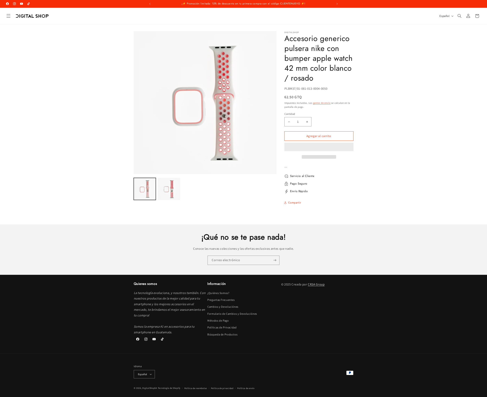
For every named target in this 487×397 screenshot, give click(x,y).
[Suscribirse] (275, 260)
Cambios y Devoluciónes (222, 306)
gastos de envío (322, 103)
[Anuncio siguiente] (337, 4)
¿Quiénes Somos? (218, 293)
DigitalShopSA (149, 388)
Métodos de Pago (218, 320)
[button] (318, 147)
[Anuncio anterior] (150, 4)
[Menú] (8, 16)
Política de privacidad (222, 388)
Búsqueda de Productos (222, 334)
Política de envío (246, 388)
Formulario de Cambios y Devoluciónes (232, 313)
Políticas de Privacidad (222, 327)
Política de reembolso (195, 388)
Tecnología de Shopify (169, 388)
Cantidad (289, 114)
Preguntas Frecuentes (221, 300)
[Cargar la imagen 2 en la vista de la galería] (169, 189)
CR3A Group (316, 284)
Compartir (294, 202)
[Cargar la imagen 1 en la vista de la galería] (145, 189)
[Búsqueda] (459, 16)
